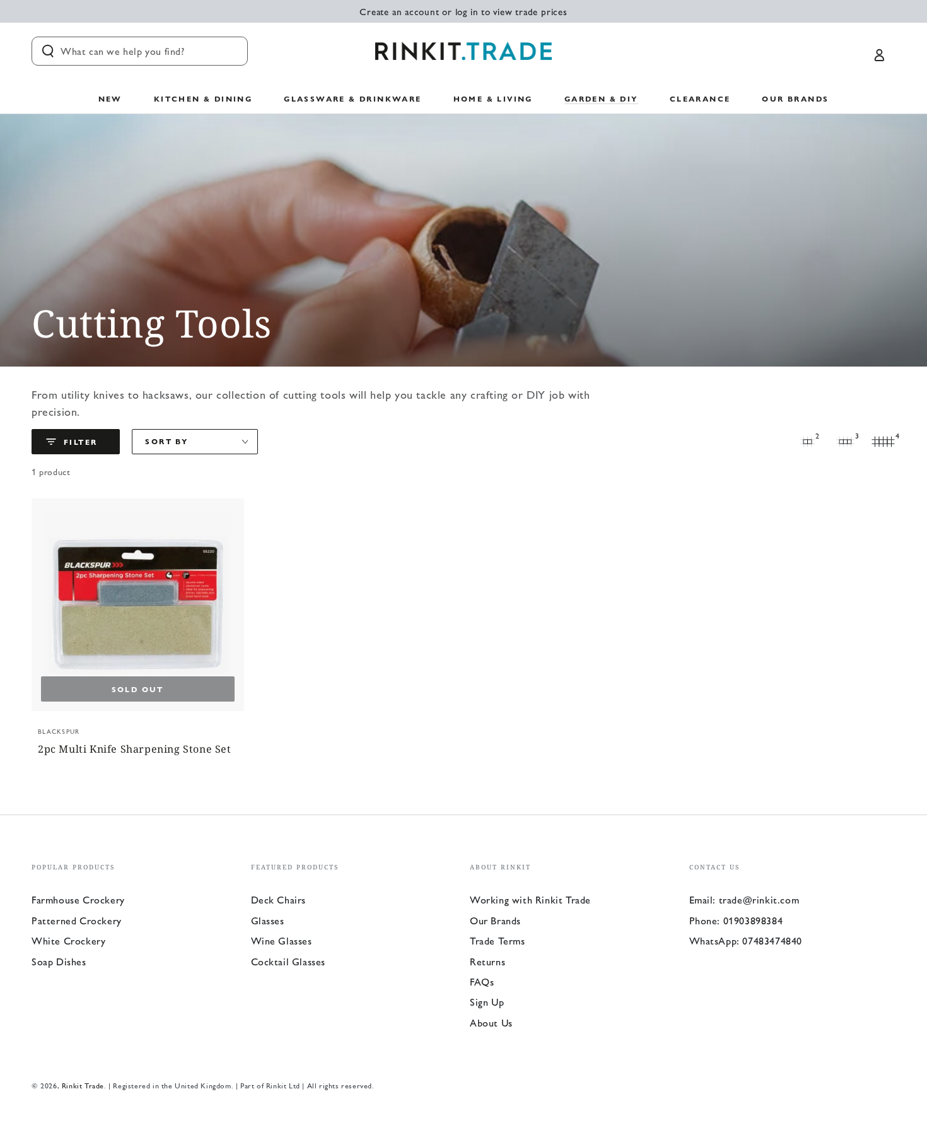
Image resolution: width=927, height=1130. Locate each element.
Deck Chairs (278, 899)
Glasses (267, 920)
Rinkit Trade (83, 1085)
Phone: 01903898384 (736, 920)
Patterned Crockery (77, 920)
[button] (139, 51)
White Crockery (68, 940)
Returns (487, 961)
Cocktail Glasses (288, 961)
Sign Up (487, 1001)
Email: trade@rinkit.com (744, 899)
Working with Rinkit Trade (530, 899)
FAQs (482, 981)
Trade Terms (497, 940)
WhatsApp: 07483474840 (746, 940)
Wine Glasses (281, 940)
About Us (491, 1022)
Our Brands (495, 920)
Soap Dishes (59, 961)
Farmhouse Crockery (78, 899)
